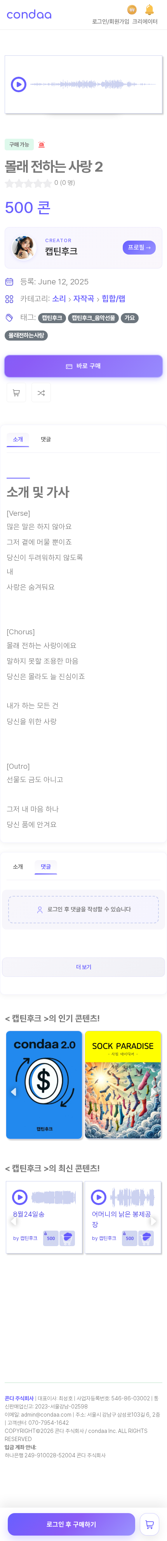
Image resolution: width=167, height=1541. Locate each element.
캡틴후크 (61, 251)
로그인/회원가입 (110, 21)
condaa (29, 14)
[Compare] (41, 392)
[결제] (132, 10)
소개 (18, 439)
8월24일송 (29, 1214)
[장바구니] (149, 1524)
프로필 (136, 247)
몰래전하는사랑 (26, 335)
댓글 (46, 439)
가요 (130, 318)
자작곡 (83, 298)
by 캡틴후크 (23, 1126)
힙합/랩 (113, 298)
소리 (59, 298)
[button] (149, 9)
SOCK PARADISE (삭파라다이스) (121, 1105)
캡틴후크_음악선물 (93, 318)
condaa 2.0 (27, 1111)
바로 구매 (88, 366)
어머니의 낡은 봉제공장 (121, 1219)
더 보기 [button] (83, 967)
